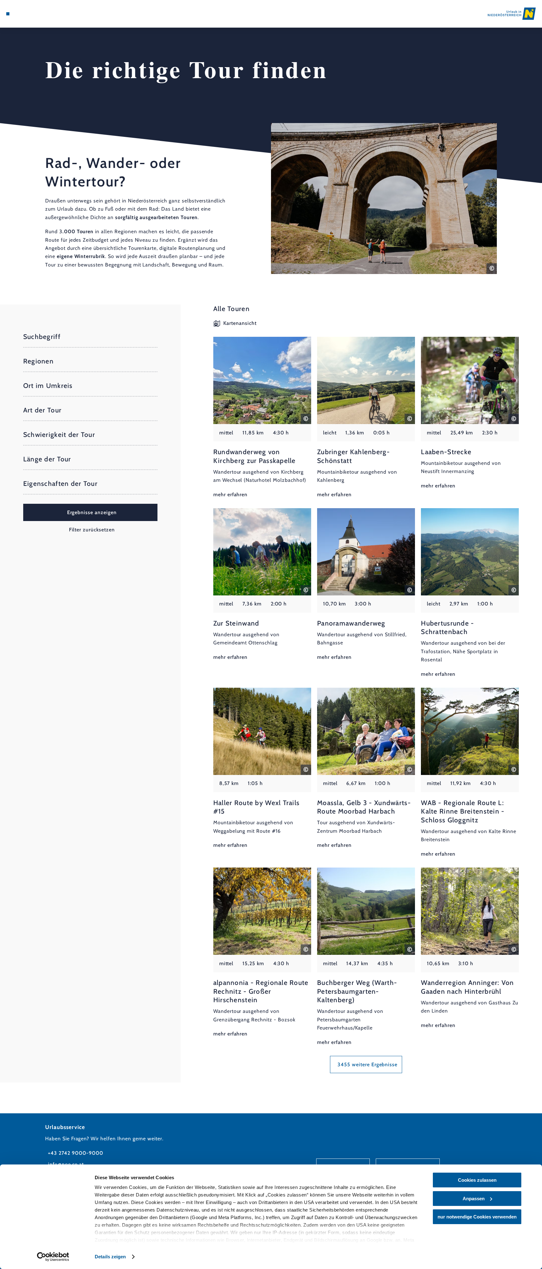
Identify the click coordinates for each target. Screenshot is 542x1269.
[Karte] (24, 13)
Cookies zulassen (477, 1180)
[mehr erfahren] (262, 418)
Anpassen (474, 1198)
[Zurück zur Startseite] (512, 13)
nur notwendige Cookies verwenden (477, 1216)
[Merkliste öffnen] (33, 13)
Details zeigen (110, 1256)
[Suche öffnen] (41, 13)
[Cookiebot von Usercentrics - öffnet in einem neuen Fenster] (53, 1256)
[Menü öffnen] (7, 13)
